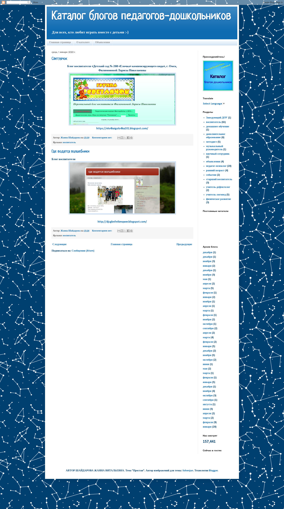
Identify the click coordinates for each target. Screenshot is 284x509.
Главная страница (60, 42)
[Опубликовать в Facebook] (128, 137)
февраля (208, 293)
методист (211, 142)
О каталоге (83, 42)
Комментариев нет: (102, 138)
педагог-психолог (216, 166)
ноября (207, 261)
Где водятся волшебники (70, 152)
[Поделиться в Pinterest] (131, 137)
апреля (207, 283)
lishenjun (188, 470)
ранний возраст (215, 170)
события (211, 175)
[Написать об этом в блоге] (122, 137)
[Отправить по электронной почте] (118, 137)
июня (206, 364)
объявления (213, 161)
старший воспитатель (219, 179)
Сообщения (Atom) (83, 251)
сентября (208, 328)
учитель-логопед (216, 194)
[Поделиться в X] (125, 137)
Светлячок (59, 59)
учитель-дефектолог (218, 187)
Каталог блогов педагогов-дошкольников (141, 16)
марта (206, 288)
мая (205, 279)
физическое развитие (218, 199)
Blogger (213, 470)
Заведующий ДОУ (216, 117)
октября (208, 324)
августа (207, 404)
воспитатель (69, 142)
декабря (207, 252)
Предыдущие (184, 244)
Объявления (102, 42)
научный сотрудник (217, 154)
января (207, 266)
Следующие (59, 244)
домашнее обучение (217, 126)
